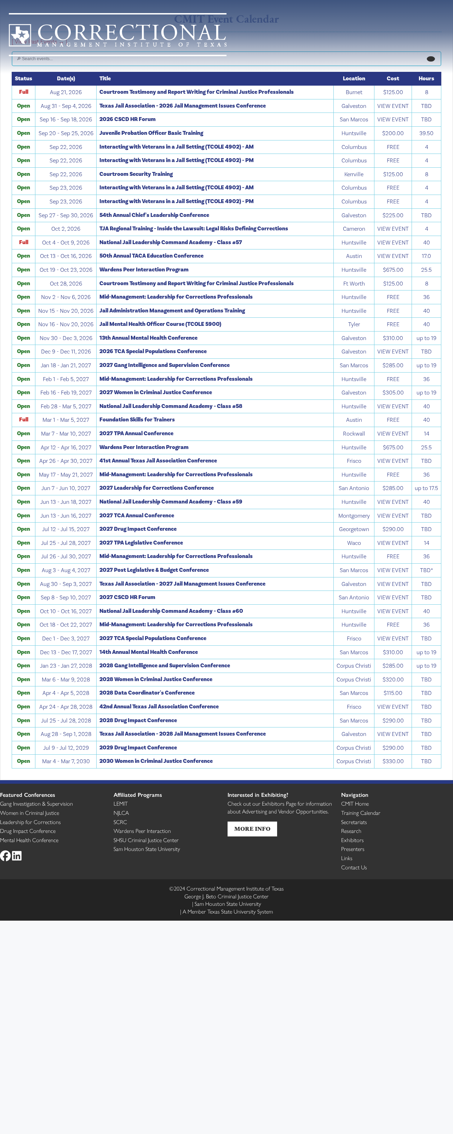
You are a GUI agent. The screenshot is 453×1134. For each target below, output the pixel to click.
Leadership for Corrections (30, 822)
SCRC (120, 822)
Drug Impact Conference (28, 831)
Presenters (353, 849)
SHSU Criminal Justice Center (146, 840)
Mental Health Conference (29, 840)
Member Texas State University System (228, 911)
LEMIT (121, 803)
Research (351, 831)
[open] (430, 59)
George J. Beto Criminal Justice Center (226, 896)
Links (346, 858)
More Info (252, 829)
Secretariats (354, 822)
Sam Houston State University (147, 849)
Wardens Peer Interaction (142, 831)
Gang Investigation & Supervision (36, 803)
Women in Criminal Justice (29, 812)
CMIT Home (355, 803)
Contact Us (354, 867)
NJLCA (121, 812)
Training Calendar (360, 812)
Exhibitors (352, 840)
